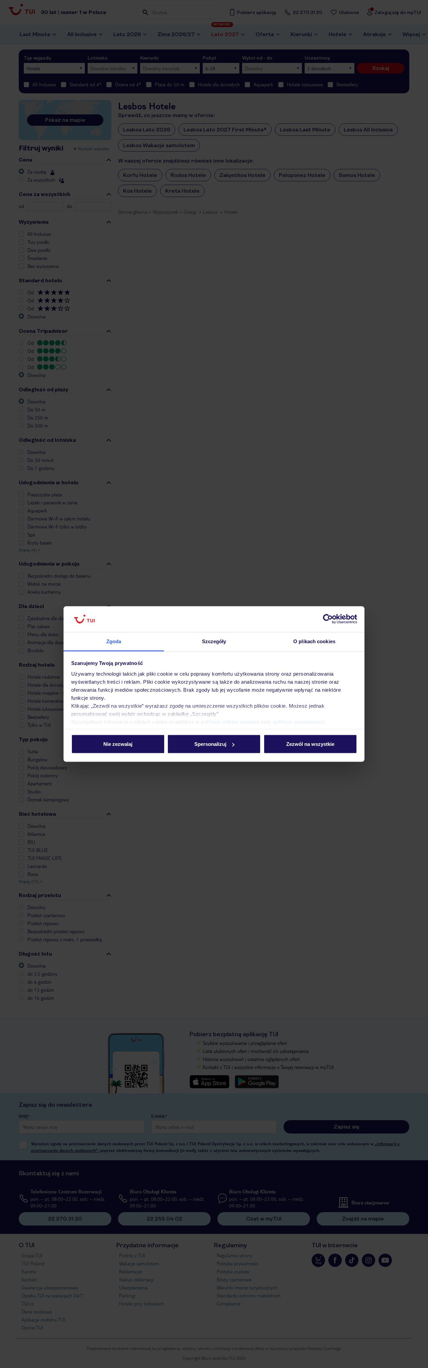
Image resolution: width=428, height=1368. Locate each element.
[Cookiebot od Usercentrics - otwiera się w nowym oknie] (328, 619)
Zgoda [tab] (113, 641)
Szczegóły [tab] (214, 641)
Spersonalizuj (210, 744)
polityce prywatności (299, 721)
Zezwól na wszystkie (310, 744)
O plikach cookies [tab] (314, 641)
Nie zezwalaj (117, 744)
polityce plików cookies (230, 721)
